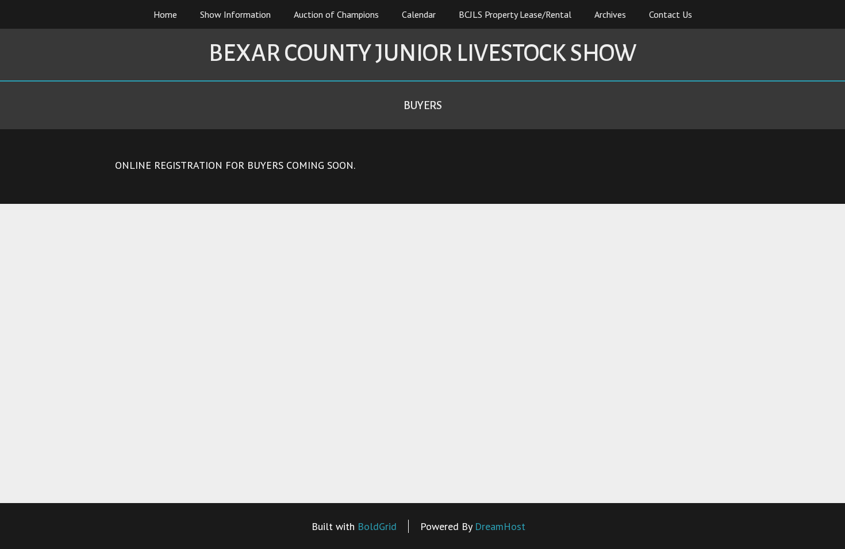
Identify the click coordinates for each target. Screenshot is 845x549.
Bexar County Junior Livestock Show (422, 53)
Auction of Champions (336, 14)
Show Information (235, 14)
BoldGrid (377, 526)
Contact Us (670, 14)
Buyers (423, 105)
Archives (610, 14)
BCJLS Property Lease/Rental (515, 14)
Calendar (419, 14)
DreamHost (500, 526)
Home (165, 14)
